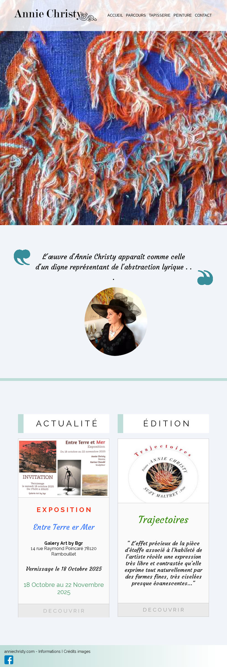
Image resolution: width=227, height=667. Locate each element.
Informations (49, 651)
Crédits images (77, 651)
